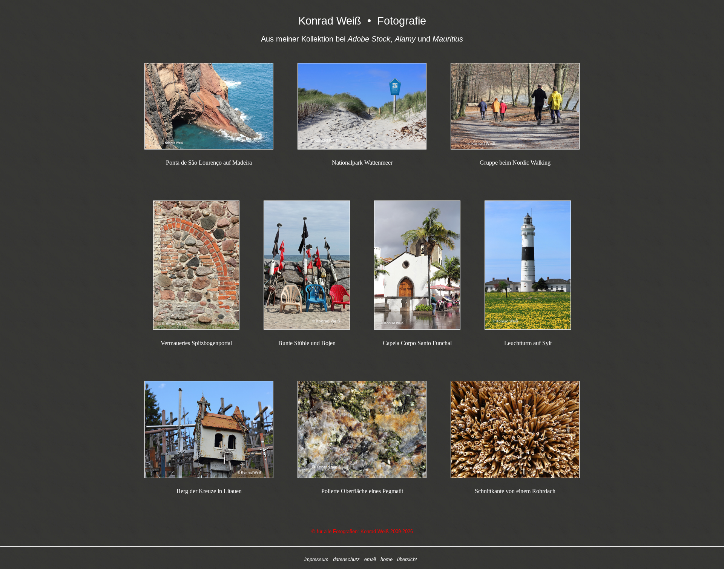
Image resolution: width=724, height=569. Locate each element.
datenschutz (346, 559)
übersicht (407, 559)
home (386, 559)
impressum (316, 559)
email (370, 559)
